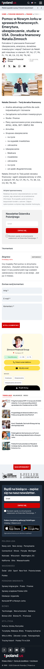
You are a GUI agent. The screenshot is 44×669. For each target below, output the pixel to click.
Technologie (7, 611)
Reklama (31, 611)
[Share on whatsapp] (19, 66)
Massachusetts (23, 560)
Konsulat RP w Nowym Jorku (14, 601)
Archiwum (34, 661)
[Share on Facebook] (4, 66)
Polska (4, 575)
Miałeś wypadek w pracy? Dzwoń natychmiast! (17, 8)
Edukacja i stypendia (10, 596)
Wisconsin (15, 556)
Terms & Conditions (21, 661)
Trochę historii (8, 640)
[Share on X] (9, 66)
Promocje (27, 616)
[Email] (24, 66)
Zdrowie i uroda (20, 636)
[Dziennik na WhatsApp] (22, 650)
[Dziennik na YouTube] (16, 650)
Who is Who (7, 636)
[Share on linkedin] (14, 66)
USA (10, 571)
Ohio (13, 560)
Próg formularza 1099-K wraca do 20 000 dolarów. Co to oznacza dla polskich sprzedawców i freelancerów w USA (26, 403)
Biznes (5, 606)
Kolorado (5, 556)
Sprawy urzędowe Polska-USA (14, 591)
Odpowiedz (36, 257)
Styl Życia (7, 621)
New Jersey (17, 546)
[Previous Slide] (38, 8)
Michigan (32, 551)
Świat (4, 571)
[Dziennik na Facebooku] (4, 650)
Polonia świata (35, 571)
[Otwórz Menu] (40, 2)
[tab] (7, 395)
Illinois (16, 551)
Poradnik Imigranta (12, 581)
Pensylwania (29, 546)
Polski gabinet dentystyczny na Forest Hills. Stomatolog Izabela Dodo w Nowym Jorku (26, 435)
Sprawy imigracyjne (10, 586)
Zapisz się (22, 231)
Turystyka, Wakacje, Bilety (13, 631)
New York (23, 571)
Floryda (24, 551)
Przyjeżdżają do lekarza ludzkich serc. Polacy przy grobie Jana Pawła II (24, 414)
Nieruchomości (20, 611)
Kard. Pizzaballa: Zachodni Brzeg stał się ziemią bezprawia (25, 424)
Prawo (22, 586)
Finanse (29, 14)
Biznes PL (17, 616)
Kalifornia (6, 560)
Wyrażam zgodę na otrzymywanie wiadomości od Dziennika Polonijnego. (23, 237)
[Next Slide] (41, 8)
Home (4, 14)
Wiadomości (8, 566)
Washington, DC (27, 556)
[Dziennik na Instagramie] (10, 650)
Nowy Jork (6, 546)
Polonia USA (8, 541)
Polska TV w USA (23, 640)
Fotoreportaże (34, 636)
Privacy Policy (7, 661)
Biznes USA (7, 616)
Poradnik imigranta (16, 14)
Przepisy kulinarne (33, 631)
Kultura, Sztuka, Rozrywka (12, 626)
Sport (15, 571)
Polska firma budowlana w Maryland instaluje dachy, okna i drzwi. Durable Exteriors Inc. (24, 446)
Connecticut (7, 551)
